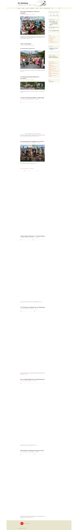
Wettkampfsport (32, 8)
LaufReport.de (51, 39)
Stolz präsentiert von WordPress (22, 528)
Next (46, 117)
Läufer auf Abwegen (25, 43)
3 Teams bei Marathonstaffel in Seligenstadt (32, 97)
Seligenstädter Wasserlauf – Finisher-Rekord (32, 236)
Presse (30, 14)
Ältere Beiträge (25, 523)
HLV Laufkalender (52, 38)
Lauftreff (27, 8)
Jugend (37, 8)
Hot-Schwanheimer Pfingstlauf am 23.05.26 (32, 141)
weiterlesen (31, 38)
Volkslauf (23, 8)
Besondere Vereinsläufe (47, 8)
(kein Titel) (50, 72)
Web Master (33, 14)
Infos (52, 8)
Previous (19, 117)
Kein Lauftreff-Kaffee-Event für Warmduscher (32, 379)
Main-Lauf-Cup (51, 40)
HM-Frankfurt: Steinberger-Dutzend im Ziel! (32, 450)
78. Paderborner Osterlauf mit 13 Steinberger (32, 307)
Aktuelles (19, 8)
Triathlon (41, 8)
